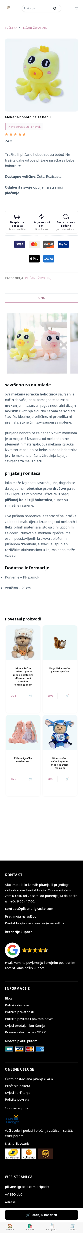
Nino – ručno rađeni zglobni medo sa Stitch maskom (60, 762)
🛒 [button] (30, 695)
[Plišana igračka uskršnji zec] (23, 732)
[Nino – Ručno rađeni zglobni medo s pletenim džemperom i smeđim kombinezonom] (23, 642)
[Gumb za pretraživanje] (55, 8)
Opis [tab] (41, 298)
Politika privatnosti (19, 1012)
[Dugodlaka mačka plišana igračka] (60, 642)
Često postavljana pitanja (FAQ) (29, 1079)
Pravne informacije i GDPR (25, 1032)
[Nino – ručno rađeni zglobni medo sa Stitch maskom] (60, 732)
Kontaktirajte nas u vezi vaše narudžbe (34, 923)
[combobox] (36, 8)
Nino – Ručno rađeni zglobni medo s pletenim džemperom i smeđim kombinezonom (23, 676)
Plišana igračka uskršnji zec (23, 759)
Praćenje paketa (17, 1086)
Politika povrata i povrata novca (29, 1019)
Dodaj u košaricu (44, 1215)
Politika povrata (17, 1099)
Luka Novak (33, 127)
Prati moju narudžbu (20, 916)
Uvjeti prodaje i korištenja (25, 1025)
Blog (8, 998)
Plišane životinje (39, 278)
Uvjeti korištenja (17, 1092)
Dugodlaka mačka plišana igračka (59, 670)
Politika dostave (17, 1005)
